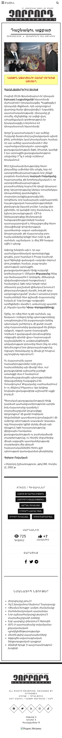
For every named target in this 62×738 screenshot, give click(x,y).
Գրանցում (36, 696)
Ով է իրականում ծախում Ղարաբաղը (31, 604)
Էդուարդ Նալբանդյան (31, 511)
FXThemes (31, 694)
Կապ (50, 699)
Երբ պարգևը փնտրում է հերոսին (29, 621)
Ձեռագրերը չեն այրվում (40, 36)
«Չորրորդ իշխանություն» (30, 500)
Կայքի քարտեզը (35, 699)
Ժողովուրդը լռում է (19, 601)
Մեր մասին (16, 699)
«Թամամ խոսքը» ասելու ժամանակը (31, 607)
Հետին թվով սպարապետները (27, 635)
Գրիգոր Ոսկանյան (18, 517)
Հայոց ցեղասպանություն (30, 494)
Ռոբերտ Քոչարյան (43, 517)
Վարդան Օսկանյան (30, 505)
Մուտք (23, 696)
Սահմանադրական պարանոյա (28, 611)
